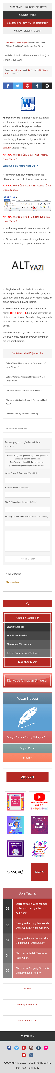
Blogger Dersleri (15, 626)
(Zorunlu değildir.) (21, 502)
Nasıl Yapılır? (23, 42)
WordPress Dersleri (17, 635)
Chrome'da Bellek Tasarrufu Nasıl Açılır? (24, 390)
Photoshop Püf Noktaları (19, 644)
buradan (7, 147)
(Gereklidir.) (21, 473)
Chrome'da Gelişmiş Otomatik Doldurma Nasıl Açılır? (26, 402)
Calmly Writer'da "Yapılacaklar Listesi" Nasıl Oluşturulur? (25, 379)
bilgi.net (27, 988)
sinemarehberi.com (27, 1020)
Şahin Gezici (16, 70)
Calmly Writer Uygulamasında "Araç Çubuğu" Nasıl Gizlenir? (26, 365)
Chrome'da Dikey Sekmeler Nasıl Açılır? (23, 414)
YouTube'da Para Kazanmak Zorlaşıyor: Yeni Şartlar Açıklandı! (31, 908)
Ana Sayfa (10, 42)
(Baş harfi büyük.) (26, 516)
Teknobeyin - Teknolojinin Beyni (27, 6)
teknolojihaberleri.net (27, 1004)
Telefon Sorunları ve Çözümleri (23, 653)
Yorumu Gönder (27, 559)
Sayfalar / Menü (27, 14)
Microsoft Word (13, 582)
